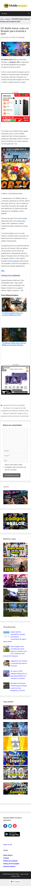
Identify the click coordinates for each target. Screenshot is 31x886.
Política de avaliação (10, 861)
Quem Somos (7, 855)
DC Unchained (14, 261)
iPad (11, 405)
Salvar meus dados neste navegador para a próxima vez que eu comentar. (15, 467)
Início (2, 19)
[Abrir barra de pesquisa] (28, 13)
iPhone (15, 405)
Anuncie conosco (9, 866)
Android (7, 19)
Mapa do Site (7, 844)
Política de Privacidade (11, 864)
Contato (6, 858)
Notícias (22, 405)
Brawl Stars (22, 221)
